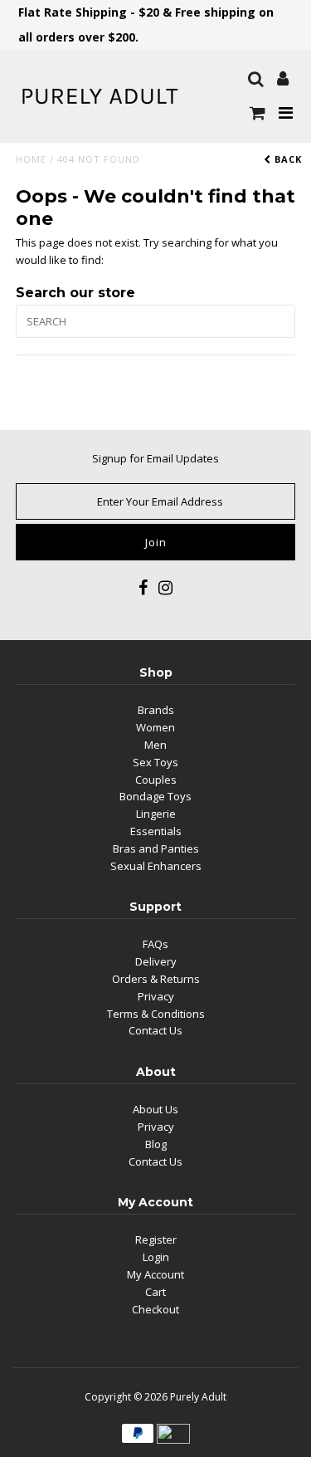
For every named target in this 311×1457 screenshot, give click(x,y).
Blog (156, 1144)
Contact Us (155, 1030)
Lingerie (156, 813)
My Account (155, 1274)
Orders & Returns (156, 978)
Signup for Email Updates (155, 458)
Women (155, 727)
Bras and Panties (156, 848)
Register (156, 1239)
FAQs (155, 943)
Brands (156, 709)
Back (286, 159)
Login (156, 1256)
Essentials (156, 831)
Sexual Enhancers (156, 865)
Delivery (156, 961)
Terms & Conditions (156, 1013)
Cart (155, 1291)
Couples (156, 779)
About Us (155, 1109)
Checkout (155, 1309)
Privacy (156, 996)
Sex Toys (155, 762)
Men (155, 744)
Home (31, 159)
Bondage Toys (155, 796)
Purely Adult (198, 1397)
